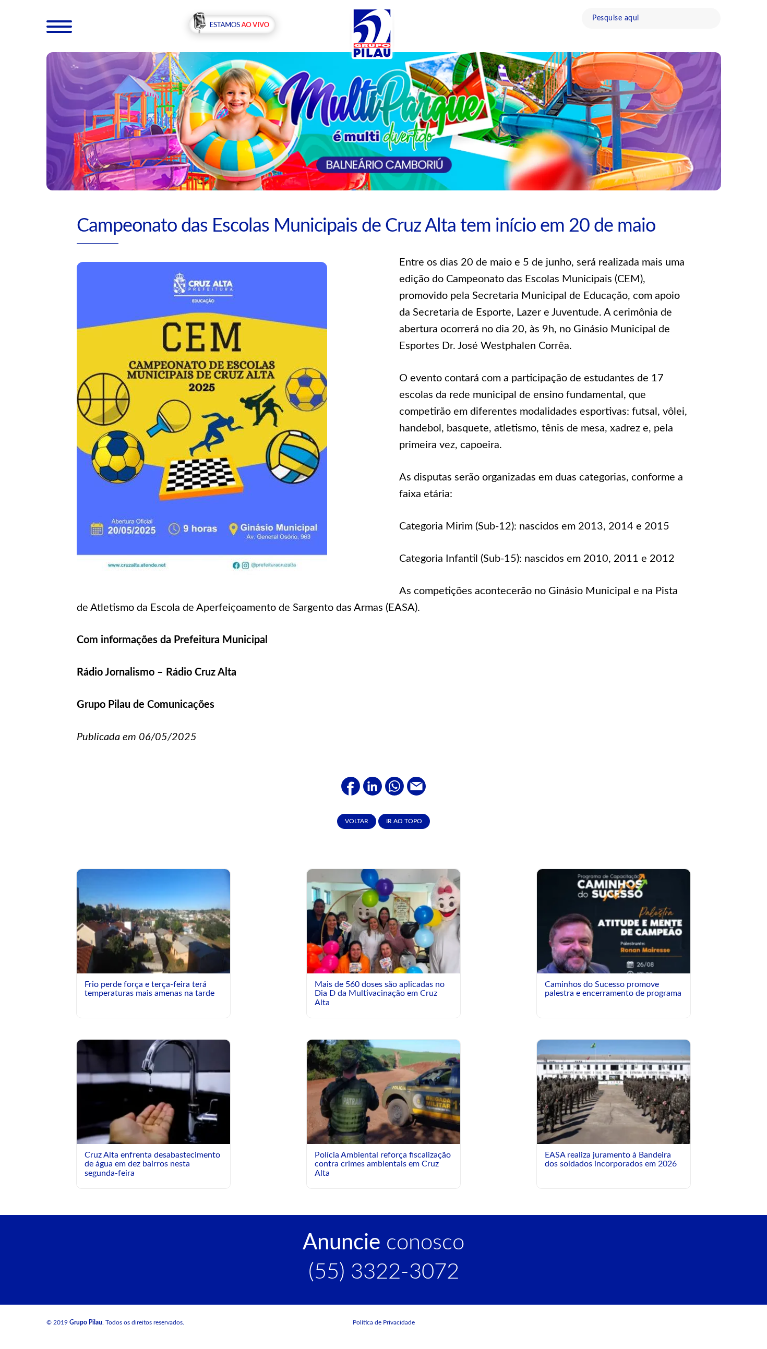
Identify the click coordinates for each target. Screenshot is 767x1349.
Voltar (356, 821)
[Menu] (59, 26)
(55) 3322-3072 (383, 1272)
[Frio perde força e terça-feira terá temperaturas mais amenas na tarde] (153, 921)
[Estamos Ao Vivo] (232, 25)
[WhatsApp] (394, 786)
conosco (383, 1243)
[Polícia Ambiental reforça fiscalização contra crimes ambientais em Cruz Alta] (383, 1091)
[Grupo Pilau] (372, 33)
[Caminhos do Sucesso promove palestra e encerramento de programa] (613, 964)
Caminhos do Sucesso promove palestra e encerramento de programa (613, 989)
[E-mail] (416, 786)
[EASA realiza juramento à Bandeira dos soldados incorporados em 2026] (613, 1091)
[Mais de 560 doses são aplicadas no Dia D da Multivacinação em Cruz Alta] (383, 949)
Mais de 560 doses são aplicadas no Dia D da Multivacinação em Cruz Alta (380, 993)
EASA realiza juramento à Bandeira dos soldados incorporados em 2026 (611, 1160)
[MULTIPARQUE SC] (383, 120)
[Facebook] (350, 786)
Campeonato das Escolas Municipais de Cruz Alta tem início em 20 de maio (366, 225)
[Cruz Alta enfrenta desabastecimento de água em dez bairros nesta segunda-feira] (153, 1091)
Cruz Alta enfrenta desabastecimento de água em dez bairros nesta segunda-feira (152, 1164)
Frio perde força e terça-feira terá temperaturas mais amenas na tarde (149, 989)
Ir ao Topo (404, 821)
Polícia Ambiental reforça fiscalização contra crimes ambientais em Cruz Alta (383, 1164)
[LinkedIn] (372, 786)
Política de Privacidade (384, 1322)
